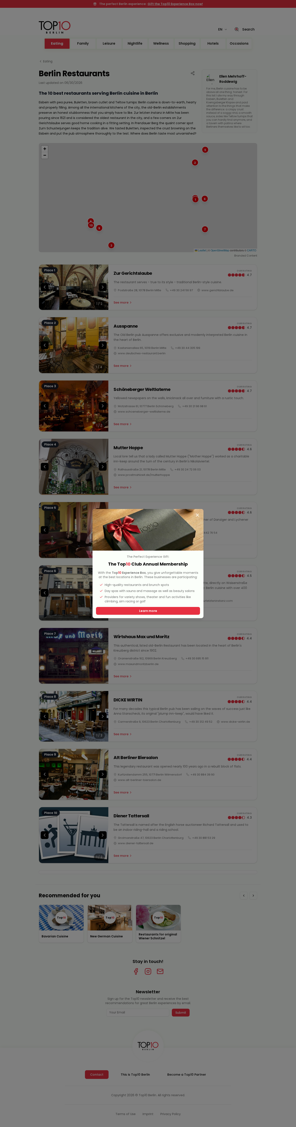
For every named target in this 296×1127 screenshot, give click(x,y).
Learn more (148, 611)
